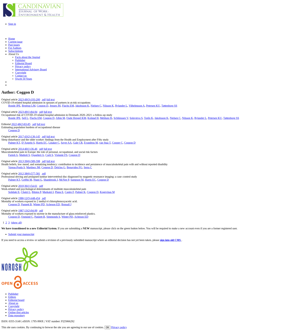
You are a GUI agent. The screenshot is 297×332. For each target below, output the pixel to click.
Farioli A (13, 155)
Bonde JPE (14, 105)
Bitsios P (36, 192)
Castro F (69, 192)
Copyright (13, 306)
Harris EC (41, 142)
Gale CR (78, 142)
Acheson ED (53, 204)
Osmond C (27, 216)
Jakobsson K (82, 105)
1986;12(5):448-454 (29, 198)
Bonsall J (66, 204)
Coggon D (42, 105)
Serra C (88, 167)
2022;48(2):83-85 (20, 124)
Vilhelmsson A (137, 105)
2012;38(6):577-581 (29, 173)
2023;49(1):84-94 (27, 111)
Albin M (60, 118)
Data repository (16, 315)
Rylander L (121, 105)
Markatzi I (48, 192)
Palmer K (80, 192)
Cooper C (117, 142)
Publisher (13, 293)
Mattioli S (24, 155)
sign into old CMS (171, 240)
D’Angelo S (28, 142)
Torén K (148, 118)
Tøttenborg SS (169, 105)
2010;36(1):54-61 (27, 185)
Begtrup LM (28, 105)
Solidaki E (14, 192)
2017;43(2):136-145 (29, 136)
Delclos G (59, 167)
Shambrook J (50, 179)
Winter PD (39, 204)
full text (50, 99)
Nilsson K (108, 105)
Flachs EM (68, 105)
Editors (12, 296)
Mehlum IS (106, 118)
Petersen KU (153, 105)
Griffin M (26, 179)
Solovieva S (136, 118)
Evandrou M (91, 142)
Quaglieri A (37, 155)
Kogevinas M (107, 192)
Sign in (12, 23)
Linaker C (53, 142)
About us (13, 303)
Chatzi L (25, 192)
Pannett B (26, 204)
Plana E (59, 192)
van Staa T (105, 142)
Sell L (25, 118)
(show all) (16, 222)
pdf (43, 99)
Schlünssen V (121, 118)
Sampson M (77, 179)
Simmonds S (53, 216)
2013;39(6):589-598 (29, 161)
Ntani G (37, 179)
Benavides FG (74, 167)
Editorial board (16, 300)
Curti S (49, 155)
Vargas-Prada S (16, 167)
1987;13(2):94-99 (27, 210)
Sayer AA (66, 142)
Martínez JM (33, 167)
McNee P (64, 179)
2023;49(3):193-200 (29, 99)
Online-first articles (18, 312)
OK (107, 327)
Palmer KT (14, 142)
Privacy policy (16, 309)
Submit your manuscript (21, 234)
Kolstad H (93, 118)
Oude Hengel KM (76, 118)
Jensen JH (55, 105)
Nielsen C (96, 105)
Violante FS (60, 155)
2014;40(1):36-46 (27, 148)
